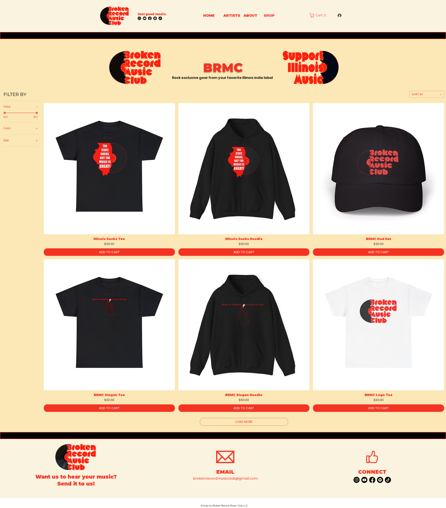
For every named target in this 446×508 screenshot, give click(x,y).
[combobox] (426, 94)
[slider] (5, 113)
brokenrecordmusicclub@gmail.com (225, 478)
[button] (318, 15)
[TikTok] (160, 18)
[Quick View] (109, 168)
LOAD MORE (244, 422)
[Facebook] (150, 18)
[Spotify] (155, 18)
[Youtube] (144, 18)
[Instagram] (139, 18)
